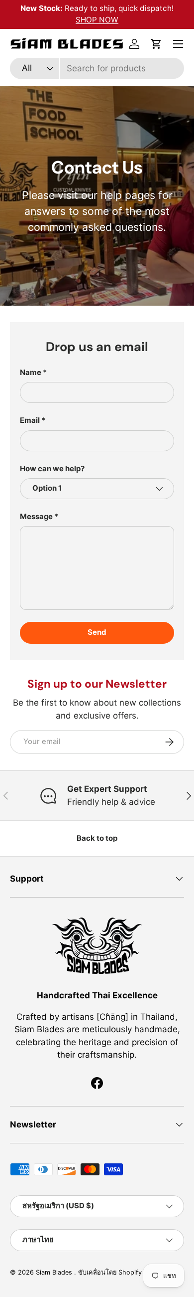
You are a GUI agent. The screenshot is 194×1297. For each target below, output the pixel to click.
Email (30, 420)
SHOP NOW (97, 19)
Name (30, 372)
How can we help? (52, 468)
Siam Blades (55, 1272)
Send (97, 632)
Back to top (97, 838)
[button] (156, 44)
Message (36, 516)
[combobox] (97, 68)
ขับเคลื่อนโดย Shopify (110, 1272)
